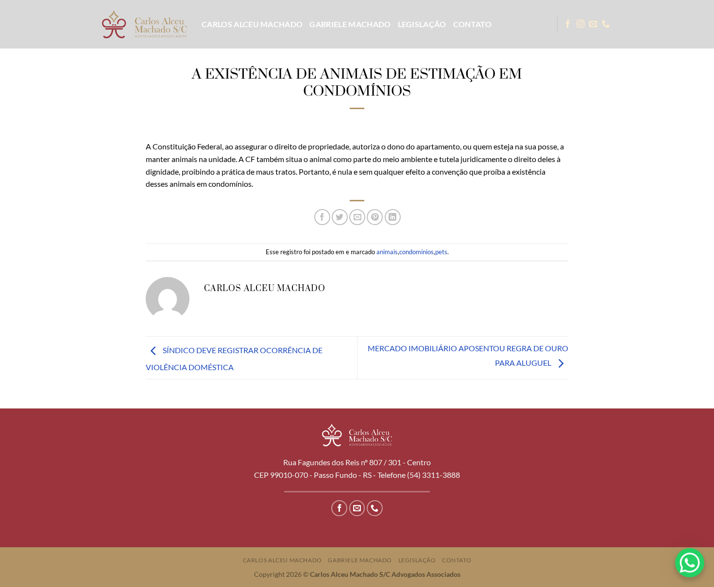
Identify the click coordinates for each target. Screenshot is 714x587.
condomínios (416, 252)
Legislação (422, 24)
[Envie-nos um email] (593, 24)
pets (441, 252)
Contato (472, 24)
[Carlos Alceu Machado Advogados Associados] (144, 24)
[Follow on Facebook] (568, 24)
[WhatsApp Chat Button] (689, 562)
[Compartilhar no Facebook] (322, 217)
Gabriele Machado (350, 24)
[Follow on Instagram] (580, 24)
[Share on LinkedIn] (393, 217)
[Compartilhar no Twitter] (340, 217)
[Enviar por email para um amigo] (357, 217)
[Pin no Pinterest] (375, 217)
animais (387, 252)
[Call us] (606, 24)
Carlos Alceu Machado (252, 24)
